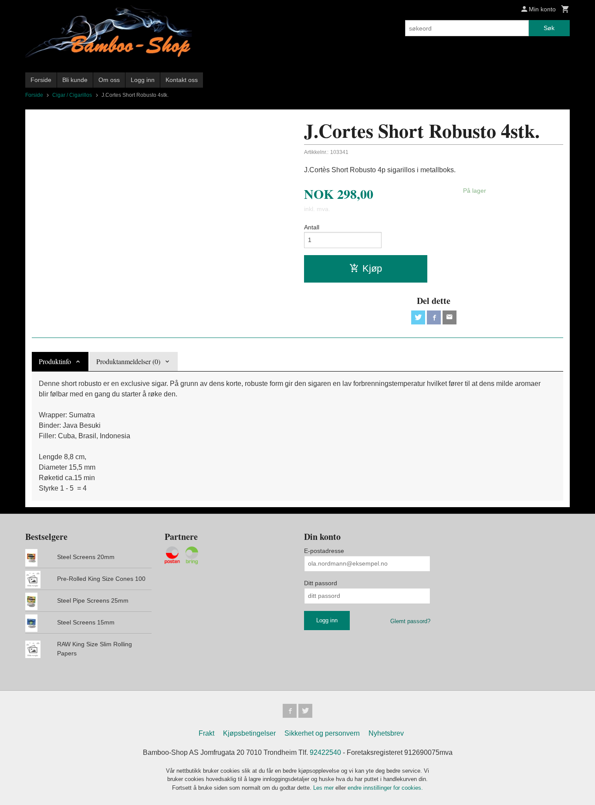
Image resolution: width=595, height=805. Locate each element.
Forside (40, 79)
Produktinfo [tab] (55, 361)
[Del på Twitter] (418, 317)
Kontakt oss (182, 79)
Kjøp (372, 268)
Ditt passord (320, 583)
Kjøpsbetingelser (249, 733)
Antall (311, 227)
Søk (549, 27)
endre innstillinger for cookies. (385, 788)
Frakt (206, 733)
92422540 (325, 752)
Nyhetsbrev (386, 733)
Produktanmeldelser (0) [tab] (128, 361)
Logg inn (143, 79)
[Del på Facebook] (434, 317)
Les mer (324, 788)
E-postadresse (324, 550)
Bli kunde (75, 79)
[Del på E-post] (449, 317)
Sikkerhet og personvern (322, 733)
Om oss (109, 79)
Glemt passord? (410, 621)
